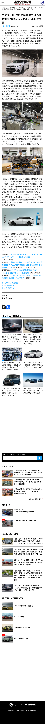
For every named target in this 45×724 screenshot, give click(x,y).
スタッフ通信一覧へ (35, 499)
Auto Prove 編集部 (37, 26)
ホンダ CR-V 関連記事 (10, 282)
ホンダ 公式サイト (9, 288)
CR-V (10, 298)
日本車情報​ (6, 26)
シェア (4, 304)
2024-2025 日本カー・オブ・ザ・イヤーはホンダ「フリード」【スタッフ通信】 (22, 255)
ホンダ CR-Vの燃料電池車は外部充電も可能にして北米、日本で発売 (22, 276)
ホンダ (4, 298)
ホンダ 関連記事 (8, 285)
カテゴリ (5, 295)
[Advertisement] (22, 426)
